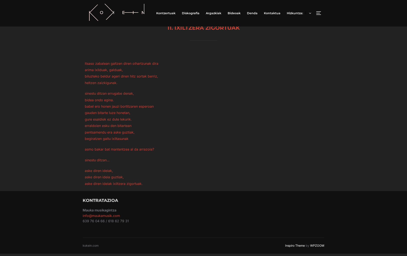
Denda (252, 13)
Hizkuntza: (295, 13)
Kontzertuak (166, 13)
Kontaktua (272, 13)
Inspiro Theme (295, 245)
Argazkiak (213, 13)
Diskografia (190, 13)
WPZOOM (317, 245)
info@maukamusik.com (101, 216)
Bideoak (234, 13)
